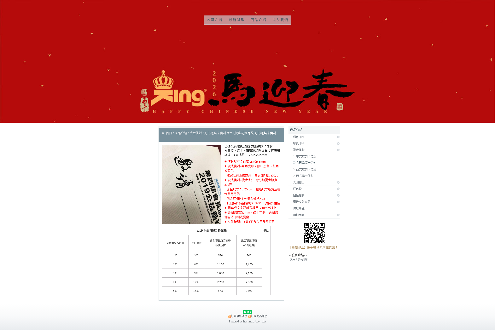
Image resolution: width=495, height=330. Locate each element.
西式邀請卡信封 (306, 169)
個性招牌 (299, 195)
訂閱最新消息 (239, 316)
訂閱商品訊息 (259, 316)
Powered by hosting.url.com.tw (247, 321)
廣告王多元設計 (299, 259)
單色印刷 (299, 143)
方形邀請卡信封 (306, 163)
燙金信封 (299, 150)
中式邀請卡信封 (306, 156)
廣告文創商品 (301, 202)
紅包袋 (297, 189)
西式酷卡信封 (304, 176)
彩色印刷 (299, 137)
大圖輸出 (299, 182)
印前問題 (299, 215)
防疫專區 (299, 208)
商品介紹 (181, 133)
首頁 (169, 133)
